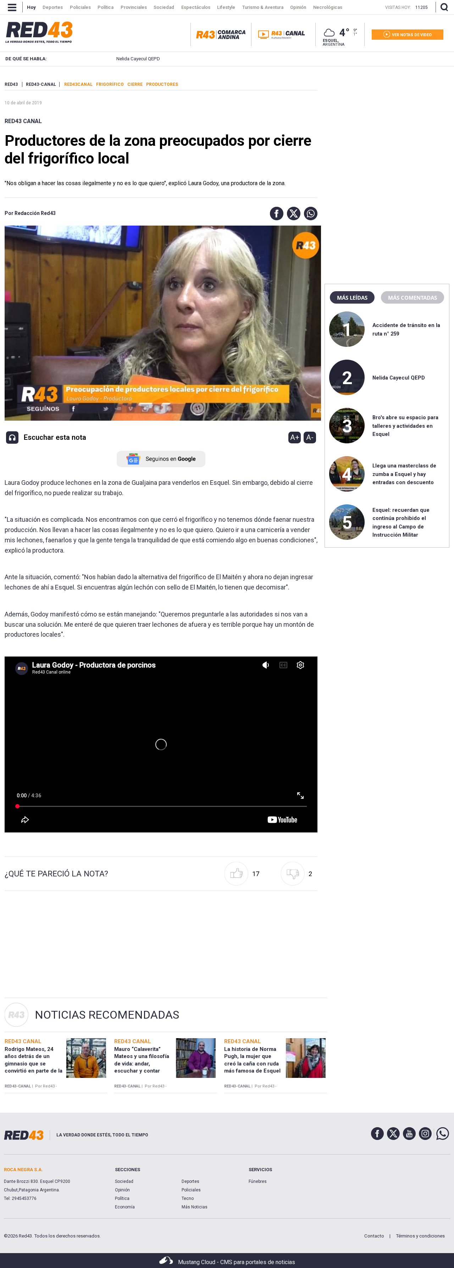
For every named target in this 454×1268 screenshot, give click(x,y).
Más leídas (352, 297)
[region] (387, 126)
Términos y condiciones (420, 1236)
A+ (294, 437)
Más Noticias (194, 1207)
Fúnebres (258, 1181)
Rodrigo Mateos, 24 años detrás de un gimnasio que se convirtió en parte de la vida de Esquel (33, 1063)
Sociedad (124, 1181)
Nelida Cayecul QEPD (122, 58)
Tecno (188, 1198)
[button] (274, 213)
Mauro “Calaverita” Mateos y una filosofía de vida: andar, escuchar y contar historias (141, 1063)
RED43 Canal (23, 121)
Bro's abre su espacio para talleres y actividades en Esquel (405, 425)
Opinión (122, 1189)
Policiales (191, 1189)
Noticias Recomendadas (107, 1014)
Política (122, 1198)
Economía (125, 1207)
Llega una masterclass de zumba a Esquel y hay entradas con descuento (404, 474)
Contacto (374, 1236)
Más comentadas (412, 297)
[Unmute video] (161, 744)
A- (310, 437)
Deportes (190, 1181)
